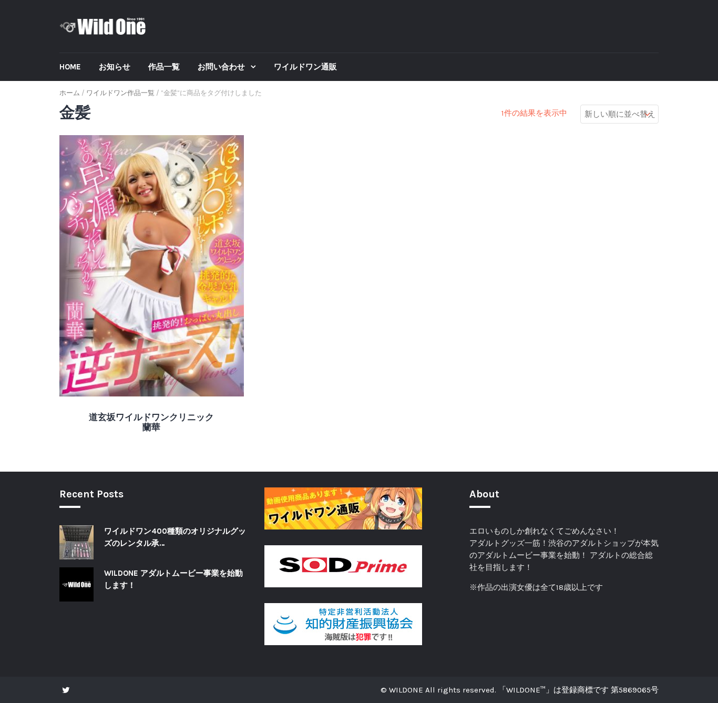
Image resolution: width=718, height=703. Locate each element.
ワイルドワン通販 (305, 67)
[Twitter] (68, 690)
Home (70, 67)
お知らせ (114, 67)
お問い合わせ (222, 67)
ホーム (69, 93)
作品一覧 (164, 67)
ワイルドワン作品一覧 (120, 93)
